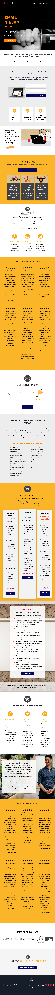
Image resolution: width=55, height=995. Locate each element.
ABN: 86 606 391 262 (31, 990)
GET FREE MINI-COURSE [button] (27, 170)
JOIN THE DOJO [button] (27, 673)
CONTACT (41, 986)
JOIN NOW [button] (27, 577)
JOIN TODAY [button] (10, 40)
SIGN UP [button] (10, 593)
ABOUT (41, 984)
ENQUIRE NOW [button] (44, 593)
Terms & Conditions (31, 983)
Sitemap (31, 986)
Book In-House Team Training (41, 3)
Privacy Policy (31, 979)
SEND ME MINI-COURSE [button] (36, 95)
